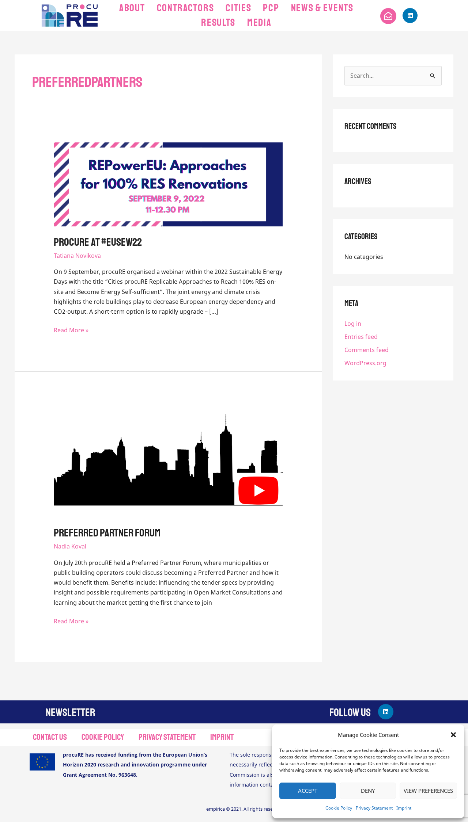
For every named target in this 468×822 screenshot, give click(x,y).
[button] (453, 734)
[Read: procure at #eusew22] (168, 184)
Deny (368, 790)
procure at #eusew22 (98, 242)
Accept (307, 790)
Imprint (403, 808)
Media (259, 22)
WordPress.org (365, 363)
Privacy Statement (374, 808)
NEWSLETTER (70, 712)
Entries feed (361, 337)
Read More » (71, 329)
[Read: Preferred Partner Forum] (168, 459)
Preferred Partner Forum (107, 533)
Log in (352, 324)
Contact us (50, 737)
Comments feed (366, 350)
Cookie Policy (338, 808)
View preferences (428, 790)
